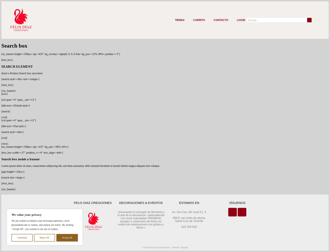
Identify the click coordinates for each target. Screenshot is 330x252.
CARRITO (199, 20)
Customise (22, 237)
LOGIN (241, 20)
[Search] (309, 20)
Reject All (44, 237)
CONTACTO (221, 20)
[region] (44, 227)
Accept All (67, 237)
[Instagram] (242, 212)
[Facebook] (232, 212)
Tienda (180, 20)
